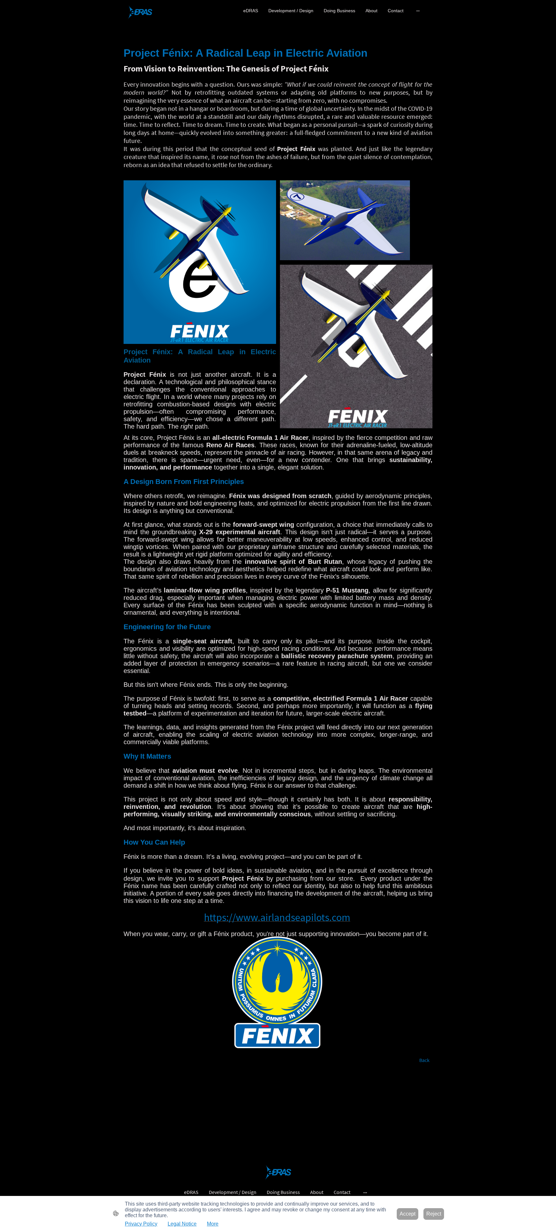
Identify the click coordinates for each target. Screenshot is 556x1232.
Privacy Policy (141, 1224)
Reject (433, 1214)
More (212, 1224)
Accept (407, 1214)
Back (424, 1060)
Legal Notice (182, 1224)
